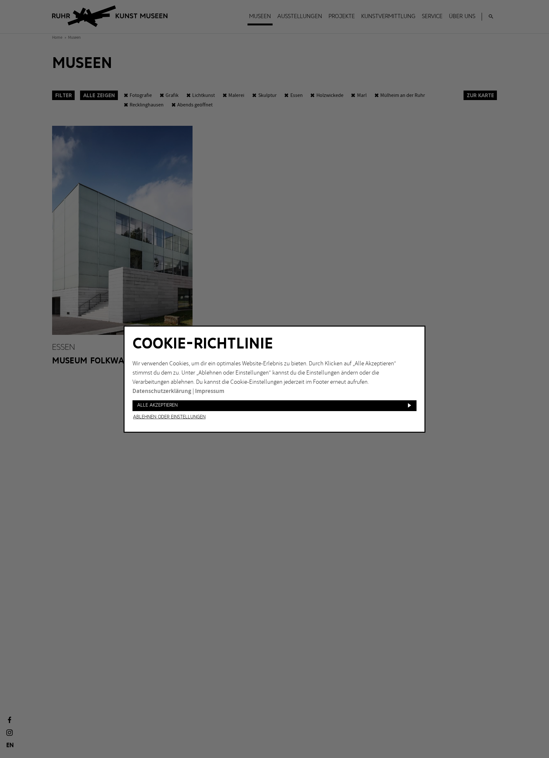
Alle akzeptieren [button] (157, 405)
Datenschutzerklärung (161, 391)
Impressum (209, 391)
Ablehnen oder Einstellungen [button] (169, 417)
